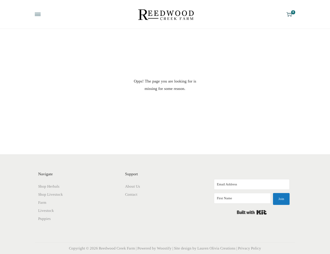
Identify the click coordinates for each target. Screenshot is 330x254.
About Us (132, 186)
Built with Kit (252, 212)
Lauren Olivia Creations (216, 248)
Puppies (44, 219)
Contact (131, 194)
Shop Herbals (48, 186)
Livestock (46, 210)
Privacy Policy (249, 248)
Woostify (164, 248)
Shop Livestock (50, 194)
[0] (289, 14)
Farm (42, 202)
